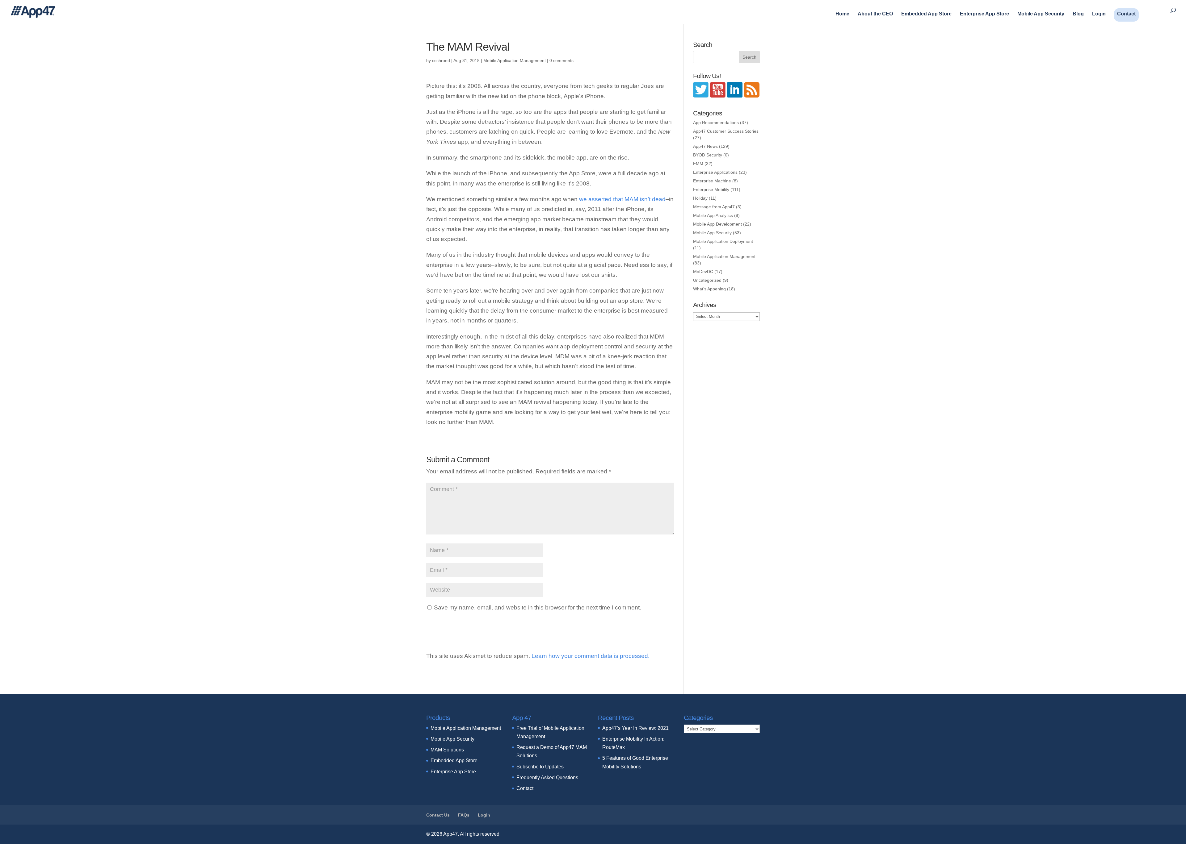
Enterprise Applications (715, 172)
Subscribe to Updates (540, 766)
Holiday (700, 198)
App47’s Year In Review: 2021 (635, 728)
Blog (1078, 14)
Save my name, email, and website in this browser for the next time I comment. (537, 607)
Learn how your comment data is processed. (591, 656)
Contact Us (438, 815)
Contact (1126, 13)
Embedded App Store (926, 14)
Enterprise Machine (712, 180)
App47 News (705, 146)
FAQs (463, 815)
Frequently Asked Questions (547, 777)
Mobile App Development (717, 224)
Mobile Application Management (514, 60)
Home (842, 14)
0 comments (561, 60)
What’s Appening (709, 288)
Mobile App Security (1040, 14)
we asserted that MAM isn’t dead (622, 199)
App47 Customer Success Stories (726, 131)
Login (1099, 14)
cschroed (441, 60)
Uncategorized (707, 280)
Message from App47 (714, 206)
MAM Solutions (447, 749)
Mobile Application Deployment (723, 241)
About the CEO (875, 14)
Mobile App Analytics (713, 215)
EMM (698, 163)
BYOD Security (707, 154)
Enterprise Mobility (711, 189)
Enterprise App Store (984, 14)
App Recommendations (716, 122)
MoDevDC (703, 271)
